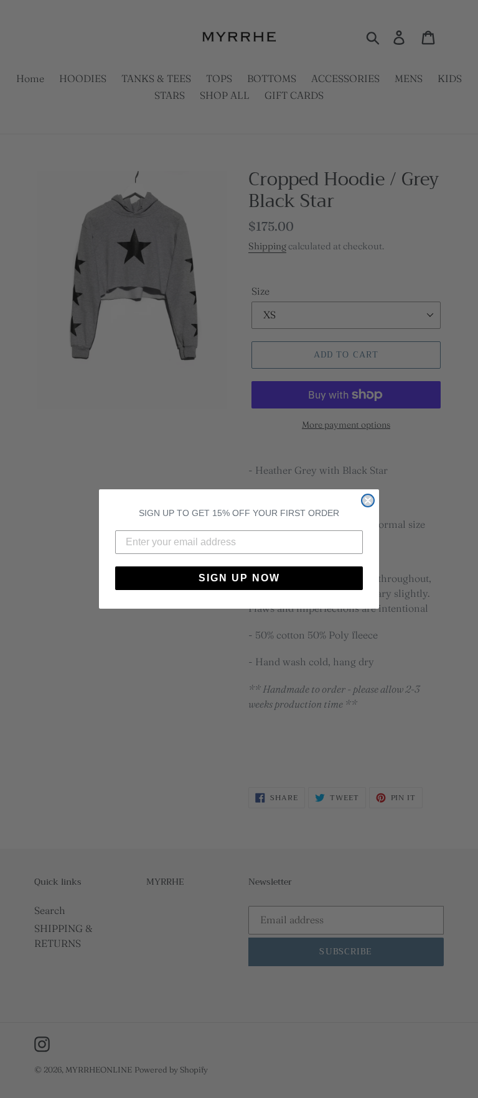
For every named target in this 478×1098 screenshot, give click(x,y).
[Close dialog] (368, 500)
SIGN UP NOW (239, 578)
